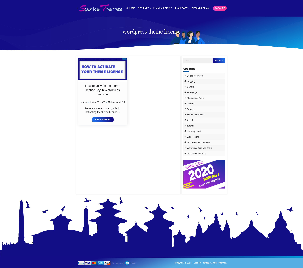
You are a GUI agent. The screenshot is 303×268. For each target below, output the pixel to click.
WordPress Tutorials (196, 153)
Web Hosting (193, 137)
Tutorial (190, 126)
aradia (84, 102)
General (190, 87)
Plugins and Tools (195, 98)
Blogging (191, 81)
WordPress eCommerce (198, 142)
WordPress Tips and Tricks (199, 148)
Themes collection (195, 115)
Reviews (191, 103)
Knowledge (192, 92)
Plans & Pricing (162, 8)
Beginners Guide (195, 76)
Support (190, 109)
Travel (190, 120)
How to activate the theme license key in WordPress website (102, 90)
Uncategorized (194, 131)
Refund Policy (200, 8)
